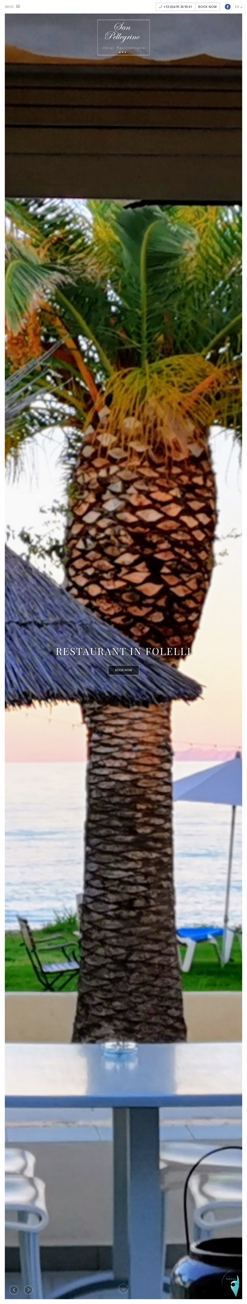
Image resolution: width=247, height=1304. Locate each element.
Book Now (207, 7)
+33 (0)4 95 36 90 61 (178, 7)
